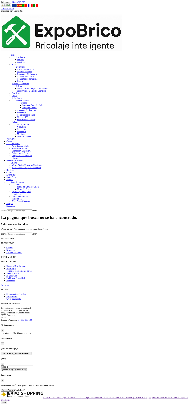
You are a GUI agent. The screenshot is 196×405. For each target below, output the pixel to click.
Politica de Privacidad (15, 278)
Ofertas (9, 248)
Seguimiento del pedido (16, 294)
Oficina (17, 86)
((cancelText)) (7, 353)
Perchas (20, 60)
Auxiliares (18, 57)
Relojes (15, 122)
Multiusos (21, 134)
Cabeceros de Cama (25, 76)
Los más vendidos (14, 252)
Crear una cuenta (13, 299)
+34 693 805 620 (18, 2)
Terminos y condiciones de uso (19, 271)
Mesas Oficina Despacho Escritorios (32, 88)
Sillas (14, 64)
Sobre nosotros (12, 273)
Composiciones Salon (26, 115)
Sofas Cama (17, 98)
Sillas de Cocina (24, 136)
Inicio (10, 55)
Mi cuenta (10, 280)
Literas (20, 81)
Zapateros (21, 62)
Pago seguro (11, 276)
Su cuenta (5, 285)
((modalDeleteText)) (22, 353)
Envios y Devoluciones (16, 266)
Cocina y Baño (20, 124)
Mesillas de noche (24, 71)
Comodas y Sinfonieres (27, 74)
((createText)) (20, 370)
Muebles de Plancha (20, 83)
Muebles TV (22, 117)
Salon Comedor (20, 100)
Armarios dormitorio (25, 69)
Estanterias (21, 112)
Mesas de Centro (29, 107)
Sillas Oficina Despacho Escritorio (31, 91)
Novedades (11, 250)
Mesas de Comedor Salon (33, 105)
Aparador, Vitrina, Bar (26, 110)
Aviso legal (11, 268)
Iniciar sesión (11, 296)
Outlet (14, 95)
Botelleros (16, 93)
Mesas (22, 103)
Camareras (21, 129)
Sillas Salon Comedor (26, 119)
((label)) (4, 367)
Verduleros (21, 127)
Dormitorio (18, 67)
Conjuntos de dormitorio (27, 79)
